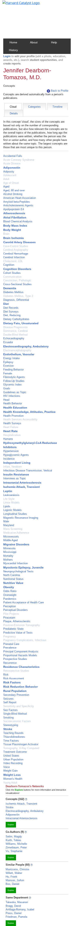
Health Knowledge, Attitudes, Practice (29, 411)
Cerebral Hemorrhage (15, 253)
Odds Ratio (9, 591)
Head (6, 399)
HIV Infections (11, 395)
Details (14, 113)
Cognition (8, 264)
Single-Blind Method (15, 713)
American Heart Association (19, 197)
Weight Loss (12, 774)
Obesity (8, 587)
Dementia (9, 288)
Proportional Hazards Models (20, 655)
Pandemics (9, 598)
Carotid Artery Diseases (19, 242)
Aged (6, 186)
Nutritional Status (13, 578)
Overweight (9, 594)
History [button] (13, 50)
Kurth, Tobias (13, 840)
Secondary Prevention (16, 694)
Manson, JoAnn (15, 880)
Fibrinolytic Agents (14, 377)
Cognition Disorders (17, 269)
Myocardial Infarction (15, 563)
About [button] (33, 42)
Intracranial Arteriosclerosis (22, 482)
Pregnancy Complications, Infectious (24, 640)
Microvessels (11, 536)
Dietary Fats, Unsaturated (21, 323)
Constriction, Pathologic (17, 280)
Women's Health (12, 778)
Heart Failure (10, 427)
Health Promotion (13, 415)
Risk (6, 674)
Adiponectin (11, 167)
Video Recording (12, 763)
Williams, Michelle (16, 843)
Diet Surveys (10, 311)
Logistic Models (12, 510)
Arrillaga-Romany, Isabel (20, 909)
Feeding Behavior (13, 369)
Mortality (8, 555)
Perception (9, 606)
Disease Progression (15, 327)
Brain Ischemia (13, 238)
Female (7, 373)
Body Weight (12, 229)
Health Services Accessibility (20, 419)
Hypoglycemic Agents (16, 454)
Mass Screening (12, 528)
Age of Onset (11, 182)
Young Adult (10, 782)
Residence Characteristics (21, 666)
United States (11, 755)
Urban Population (13, 759)
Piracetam (9, 617)
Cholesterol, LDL (13, 261)
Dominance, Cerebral (15, 330)
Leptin (7, 491)
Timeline (57, 106)
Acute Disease (11, 163)
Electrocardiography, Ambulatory (26, 346)
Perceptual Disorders (15, 609)
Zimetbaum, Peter (16, 847)
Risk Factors (12, 682)
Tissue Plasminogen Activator (20, 744)
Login (7, 56)
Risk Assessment (13, 678)
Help (54, 42)
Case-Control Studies (15, 246)
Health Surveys (12, 423)
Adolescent (9, 175)
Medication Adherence (16, 532)
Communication (12, 276)
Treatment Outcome (15, 751)
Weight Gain (10, 770)
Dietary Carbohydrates (16, 319)
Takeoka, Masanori (17, 902)
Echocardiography (13, 338)
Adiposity (8, 171)
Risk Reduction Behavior (20, 686)
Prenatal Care (11, 644)
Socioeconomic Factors (17, 721)
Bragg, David (13, 905)
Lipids (6, 506)
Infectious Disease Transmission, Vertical (27, 470)
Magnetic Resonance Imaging (20, 517)
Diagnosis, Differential (16, 299)
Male (6, 521)
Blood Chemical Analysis (17, 221)
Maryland (8, 525)
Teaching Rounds (13, 732)
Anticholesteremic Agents (18, 205)
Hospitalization (11, 435)
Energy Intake (11, 358)
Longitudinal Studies (15, 513)
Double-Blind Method (15, 334)
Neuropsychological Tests (18, 571)
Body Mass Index (15, 225)
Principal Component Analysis (20, 651)
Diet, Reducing (11, 315)
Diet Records (10, 307)
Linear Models (11, 502)
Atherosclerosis (14, 213)
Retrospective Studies (16, 670)
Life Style (8, 498)
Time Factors (11, 740)
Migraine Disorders (16, 544)
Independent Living (16, 462)
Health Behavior (12, 403)
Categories (34, 106)
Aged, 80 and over (14, 190)
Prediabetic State (13, 628)
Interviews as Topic (14, 478)
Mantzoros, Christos (17, 869)
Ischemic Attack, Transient (21, 486)
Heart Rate (10, 431)
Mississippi (9, 551)
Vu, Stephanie (14, 851)
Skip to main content (17, 5)
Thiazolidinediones (14, 736)
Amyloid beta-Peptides (16, 201)
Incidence (9, 458)
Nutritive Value (13, 583)
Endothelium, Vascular (18, 354)
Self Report (9, 702)
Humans (8, 438)
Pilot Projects (11, 613)
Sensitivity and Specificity (18, 706)
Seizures (8, 698)
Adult (6, 179)
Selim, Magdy (14, 836)
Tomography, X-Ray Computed (21, 748)
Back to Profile (59, 90)
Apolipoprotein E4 (13, 209)
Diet (6, 303)
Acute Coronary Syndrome (18, 159)
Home (13, 42)
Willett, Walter (14, 873)
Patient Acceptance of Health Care (23, 602)
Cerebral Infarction (14, 257)
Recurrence (10, 662)
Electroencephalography (17, 350)
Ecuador (8, 342)
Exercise (8, 365)
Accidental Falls (12, 155)
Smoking (8, 717)
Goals (6, 388)
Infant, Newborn (12, 466)
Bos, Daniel (12, 883)
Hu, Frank (11, 876)
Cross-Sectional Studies (17, 284)
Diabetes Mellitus (13, 292)
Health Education (15, 407)
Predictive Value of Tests (18, 632)
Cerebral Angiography (15, 249)
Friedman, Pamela (16, 916)
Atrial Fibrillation (14, 217)
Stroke (7, 729)
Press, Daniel (13, 913)
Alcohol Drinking (12, 194)
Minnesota (9, 548)
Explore (11, 825)
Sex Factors (10, 710)
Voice (6, 767)
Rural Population (15, 691)
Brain (6, 233)
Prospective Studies (15, 659)
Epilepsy (8, 362)
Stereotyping (10, 725)
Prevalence (9, 647)
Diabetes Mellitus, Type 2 (18, 296)
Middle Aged (10, 540)
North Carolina (11, 575)
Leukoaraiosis (11, 495)
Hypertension (11, 451)
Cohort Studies (12, 272)
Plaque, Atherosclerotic (16, 621)
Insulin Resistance (16, 474)
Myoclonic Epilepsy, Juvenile (23, 567)
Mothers (8, 559)
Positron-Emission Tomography (21, 625)
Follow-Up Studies (14, 380)
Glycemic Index (12, 384)
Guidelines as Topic (14, 392)
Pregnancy (9, 636)
